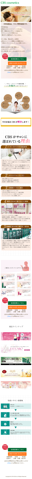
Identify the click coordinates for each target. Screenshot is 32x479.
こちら (9, 72)
